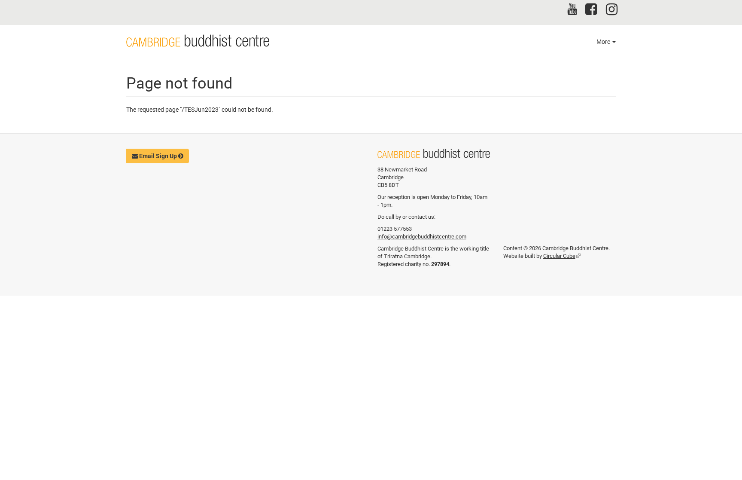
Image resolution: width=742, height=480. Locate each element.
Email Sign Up (158, 156)
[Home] (197, 40)
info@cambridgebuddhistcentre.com (421, 236)
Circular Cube (562, 256)
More (603, 41)
